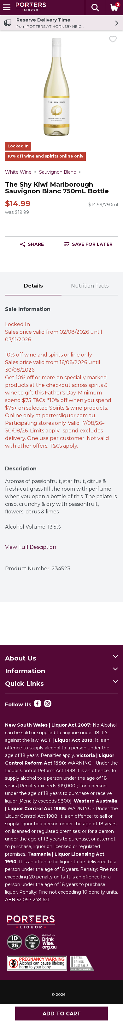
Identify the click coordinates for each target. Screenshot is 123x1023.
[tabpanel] (61, 435)
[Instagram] (47, 706)
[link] (88, 244)
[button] (95, 7)
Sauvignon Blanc (57, 172)
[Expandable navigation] (7, 7)
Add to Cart (62, 1014)
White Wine (18, 172)
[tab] (33, 286)
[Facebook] (37, 706)
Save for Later (92, 244)
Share (36, 244)
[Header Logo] (30, 8)
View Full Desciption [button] (30, 547)
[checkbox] (113, 40)
